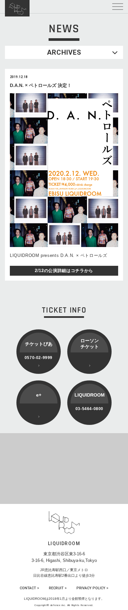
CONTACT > (29, 588)
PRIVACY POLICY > (92, 588)
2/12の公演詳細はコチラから (64, 270)
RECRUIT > (58, 588)
